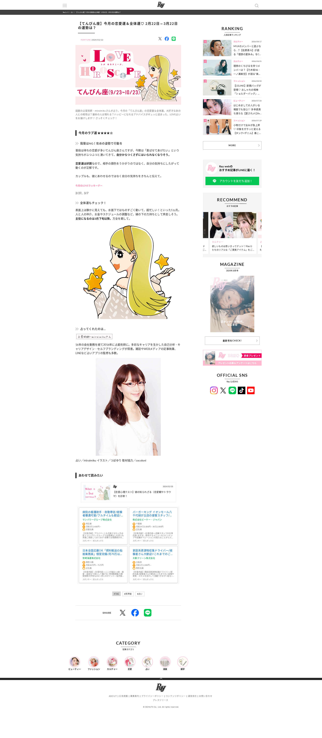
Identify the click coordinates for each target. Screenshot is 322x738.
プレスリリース (160, 700)
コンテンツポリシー (176, 696)
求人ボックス (98, 541)
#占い (140, 593)
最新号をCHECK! (232, 340)
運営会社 (192, 696)
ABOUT (113, 696)
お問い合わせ (205, 696)
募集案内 (134, 696)
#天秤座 (128, 593)
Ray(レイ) (66, 12)
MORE (232, 145)
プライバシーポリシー (152, 696)
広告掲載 (123, 696)
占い (72, 12)
